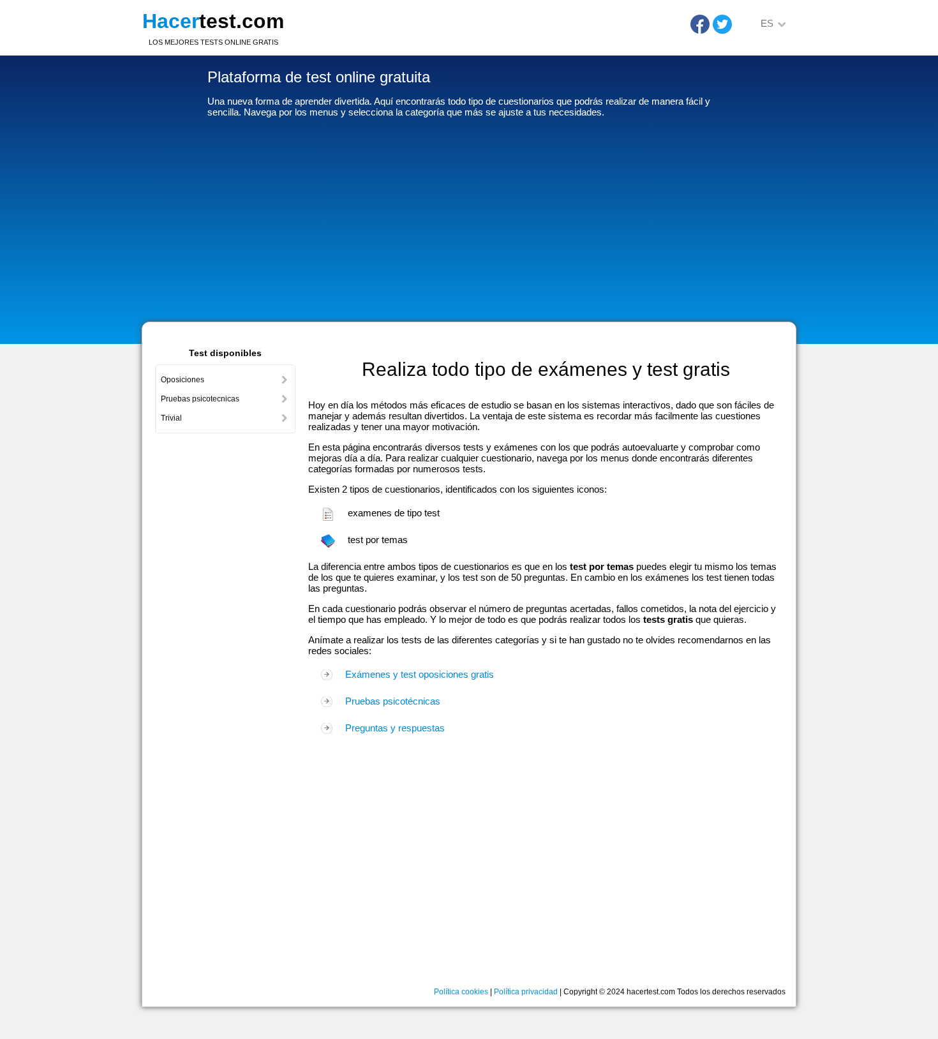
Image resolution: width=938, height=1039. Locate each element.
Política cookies (461, 991)
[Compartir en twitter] (722, 24)
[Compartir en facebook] (700, 24)
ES (767, 23)
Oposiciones (182, 379)
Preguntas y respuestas (395, 727)
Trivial (171, 418)
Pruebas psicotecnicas (200, 398)
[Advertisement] (469, 222)
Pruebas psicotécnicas (392, 701)
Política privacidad (526, 991)
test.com (213, 21)
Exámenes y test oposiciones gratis (419, 674)
